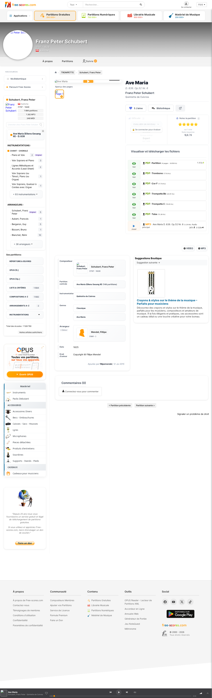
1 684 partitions (30, 110)
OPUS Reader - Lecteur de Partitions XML (138, 602)
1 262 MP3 (30, 114)
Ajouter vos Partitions (61, 605)
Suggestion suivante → (148, 262)
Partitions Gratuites (101, 600)
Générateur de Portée (136, 618)
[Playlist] (207, 693)
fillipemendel (106, 364)
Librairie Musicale (100, 605)
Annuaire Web (132, 613)
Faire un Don (56, 620)
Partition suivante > (145, 405)
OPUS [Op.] (14, 279)
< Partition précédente (120, 405)
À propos (48, 61)
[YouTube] (173, 602)
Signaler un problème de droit (193, 414)
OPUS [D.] (14, 270)
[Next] (126, 692)
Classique (81, 308)
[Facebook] (165, 602)
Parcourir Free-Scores (20, 87)
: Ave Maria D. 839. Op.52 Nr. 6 (172, 226)
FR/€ (200, 4)
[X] (182, 602)
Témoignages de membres (26, 610)
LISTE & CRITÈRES (24, 288)
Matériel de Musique (101, 615)
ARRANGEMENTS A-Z (24, 306)
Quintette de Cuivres (86, 296)
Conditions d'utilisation (24, 615)
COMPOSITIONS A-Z (24, 297)
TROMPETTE (67, 72)
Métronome (130, 628)
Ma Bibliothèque (18, 79)
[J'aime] (46, 693)
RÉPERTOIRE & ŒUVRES (20, 261)
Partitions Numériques (102, 610)
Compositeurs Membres (62, 600)
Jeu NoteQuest (132, 623)
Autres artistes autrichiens (30, 332)
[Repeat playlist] (135, 692)
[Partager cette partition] (180, 108)
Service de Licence (60, 610)
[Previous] (110, 692)
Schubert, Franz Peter (90, 72)
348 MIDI (31, 118)
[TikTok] (190, 602)
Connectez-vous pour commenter (82, 391)
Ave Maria (81, 317)
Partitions (67, 61)
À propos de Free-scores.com (28, 600)
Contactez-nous (21, 605)
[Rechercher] (141, 5)
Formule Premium (59, 615)
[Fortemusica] (164, 633)
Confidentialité (20, 620)
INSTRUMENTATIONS (19, 314)
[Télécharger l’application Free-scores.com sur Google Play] (180, 614)
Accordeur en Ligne (134, 608)
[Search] (40, 124)
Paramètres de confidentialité (28, 625)
